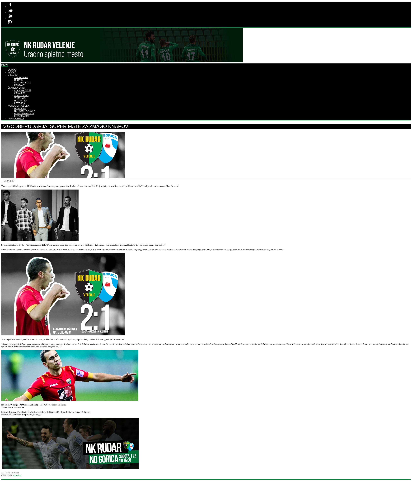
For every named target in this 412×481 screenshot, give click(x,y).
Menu (4, 64)
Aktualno (17, 475)
